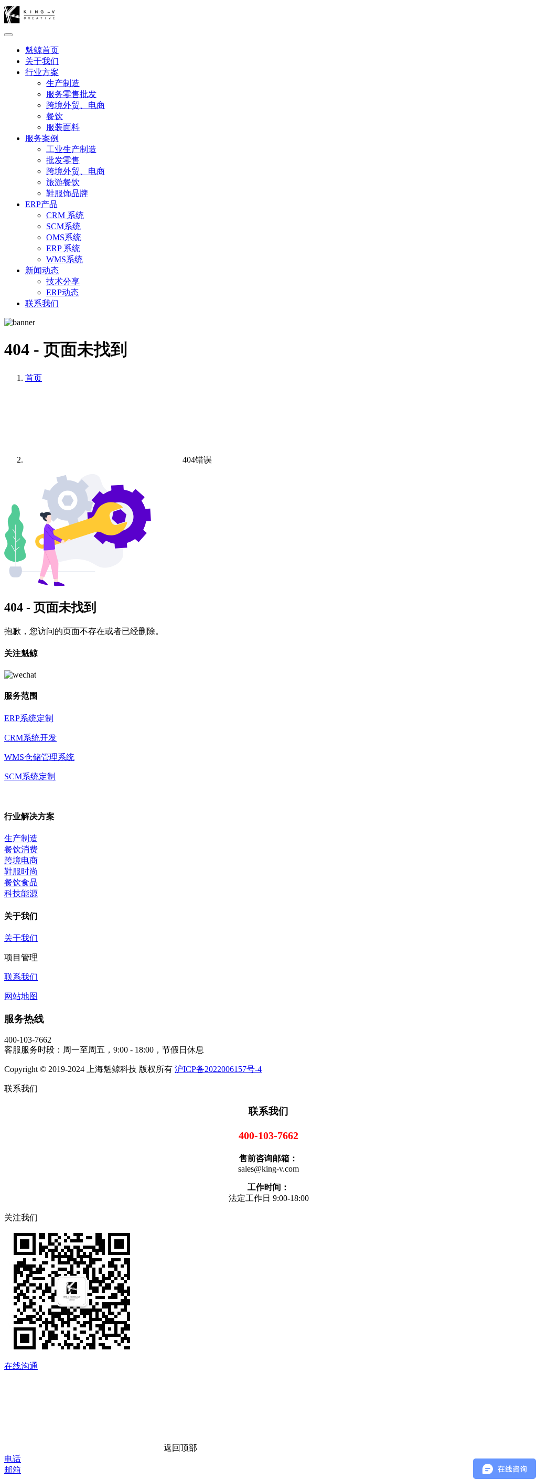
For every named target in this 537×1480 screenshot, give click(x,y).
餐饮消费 (21, 849)
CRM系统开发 (30, 737)
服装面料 (63, 127)
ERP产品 (41, 204)
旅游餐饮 (63, 182)
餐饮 (54, 116)
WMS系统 (64, 259)
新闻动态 (42, 270)
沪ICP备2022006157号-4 (218, 1069)
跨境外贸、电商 (75, 105)
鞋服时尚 (21, 871)
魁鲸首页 (42, 50)
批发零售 (63, 160)
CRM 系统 (65, 215)
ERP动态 (62, 292)
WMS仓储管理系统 (39, 757)
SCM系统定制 (30, 776)
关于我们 (42, 61)
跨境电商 (21, 860)
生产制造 (63, 83)
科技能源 (21, 893)
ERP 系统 (63, 248)
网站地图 (21, 996)
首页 (33, 377)
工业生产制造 (71, 149)
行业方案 (42, 72)
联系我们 (42, 303)
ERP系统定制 (28, 718)
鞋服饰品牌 (67, 193)
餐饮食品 (21, 882)
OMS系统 (63, 237)
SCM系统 (63, 226)
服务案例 (42, 138)
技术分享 (63, 281)
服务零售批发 (71, 94)
